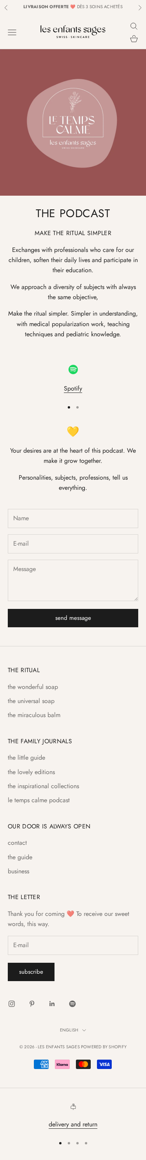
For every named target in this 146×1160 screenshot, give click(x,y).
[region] (73, 379)
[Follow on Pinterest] (32, 1004)
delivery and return (73, 1124)
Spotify (73, 388)
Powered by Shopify (104, 1047)
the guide (20, 857)
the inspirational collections (43, 786)
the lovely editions (31, 771)
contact (17, 842)
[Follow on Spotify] (72, 1004)
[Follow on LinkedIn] (52, 1004)
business (18, 871)
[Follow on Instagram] (12, 1004)
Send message (73, 618)
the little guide (26, 757)
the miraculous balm (34, 714)
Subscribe (31, 971)
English (69, 1030)
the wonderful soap (33, 686)
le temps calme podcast (39, 800)
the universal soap (31, 700)
